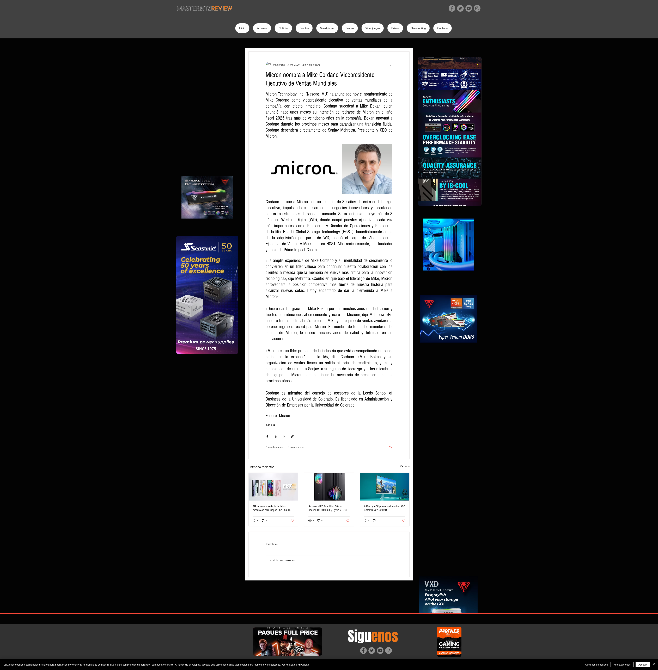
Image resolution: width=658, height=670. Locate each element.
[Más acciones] (390, 65)
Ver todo (405, 466)
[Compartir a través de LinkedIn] (284, 436)
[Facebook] (452, 8)
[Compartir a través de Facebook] (267, 436)
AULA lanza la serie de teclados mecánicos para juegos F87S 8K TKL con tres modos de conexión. (272, 508)
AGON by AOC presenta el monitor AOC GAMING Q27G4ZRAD (384, 508)
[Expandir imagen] (303, 169)
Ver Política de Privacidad (295, 664)
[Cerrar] (654, 664)
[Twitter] (460, 8)
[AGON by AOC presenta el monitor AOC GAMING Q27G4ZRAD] (384, 487)
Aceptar (642, 664)
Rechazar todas (622, 664)
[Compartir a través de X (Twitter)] (275, 436)
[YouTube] (468, 8)
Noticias (270, 424)
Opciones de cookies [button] (596, 664)
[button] (350, 28)
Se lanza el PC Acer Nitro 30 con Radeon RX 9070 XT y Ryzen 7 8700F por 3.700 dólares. (328, 508)
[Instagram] (477, 8)
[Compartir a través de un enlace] (292, 436)
